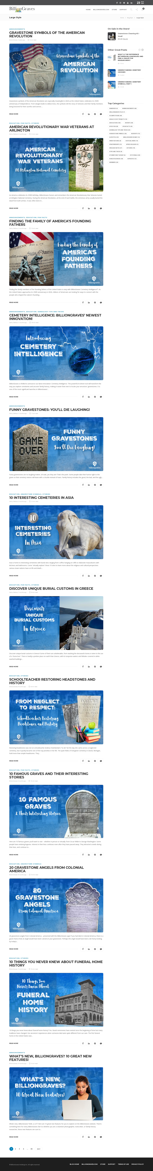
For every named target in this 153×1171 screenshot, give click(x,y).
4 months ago (22, 322)
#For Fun (113, 126)
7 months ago (22, 592)
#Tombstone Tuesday (117, 155)
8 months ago (22, 686)
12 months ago (22, 1063)
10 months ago (22, 875)
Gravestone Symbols (31, 494)
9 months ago (22, 781)
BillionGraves (13, 40)
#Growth (135, 133)
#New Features (115, 141)
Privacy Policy (137, 1164)
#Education (115, 123)
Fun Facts (25, 123)
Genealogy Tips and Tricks (51, 311)
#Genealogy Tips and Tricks (119, 130)
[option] (126, 71)
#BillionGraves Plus (117, 112)
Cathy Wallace (13, 134)
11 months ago (22, 969)
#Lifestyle (114, 137)
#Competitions (115, 115)
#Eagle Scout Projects (118, 119)
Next (38, 1149)
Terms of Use (123, 1164)
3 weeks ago (21, 40)
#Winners (113, 162)
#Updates (131, 158)
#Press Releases (132, 144)
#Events (129, 123)
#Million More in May (131, 137)
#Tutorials (135, 155)
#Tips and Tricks (115, 151)
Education (14, 123)
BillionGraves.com (101, 9)
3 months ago (22, 228)
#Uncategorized (116, 158)
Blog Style (130, 18)
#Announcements (129, 108)
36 (31, 1149)
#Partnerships (115, 144)
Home (88, 9)
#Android (113, 108)
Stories (35, 123)
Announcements (17, 29)
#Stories (131, 148)
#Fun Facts (128, 126)
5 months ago (22, 501)
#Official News (132, 141)
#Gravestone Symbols (118, 133)
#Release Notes (115, 148)
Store (114, 9)
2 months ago (22, 134)
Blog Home (74, 1164)
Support (123, 9)
